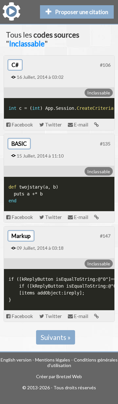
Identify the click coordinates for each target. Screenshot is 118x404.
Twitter (53, 124)
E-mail (80, 124)
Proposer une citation (81, 11)
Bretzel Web (69, 376)
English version (16, 359)
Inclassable (98, 92)
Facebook (21, 124)
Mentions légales (52, 359)
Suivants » (56, 337)
